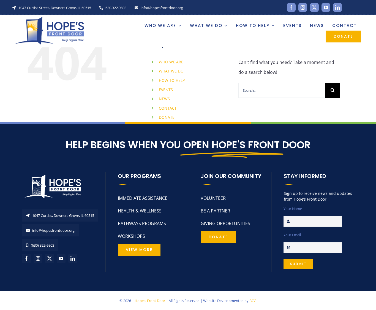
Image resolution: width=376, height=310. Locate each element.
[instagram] (302, 7)
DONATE (167, 117)
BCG (252, 300)
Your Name (293, 208)
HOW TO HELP (172, 80)
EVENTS (166, 89)
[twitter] (314, 7)
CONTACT (168, 108)
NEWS (164, 98)
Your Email (292, 234)
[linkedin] (337, 7)
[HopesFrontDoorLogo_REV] (55, 174)
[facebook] (291, 7)
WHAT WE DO (171, 71)
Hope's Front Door (150, 300)
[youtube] (325, 7)
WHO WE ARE (171, 61)
